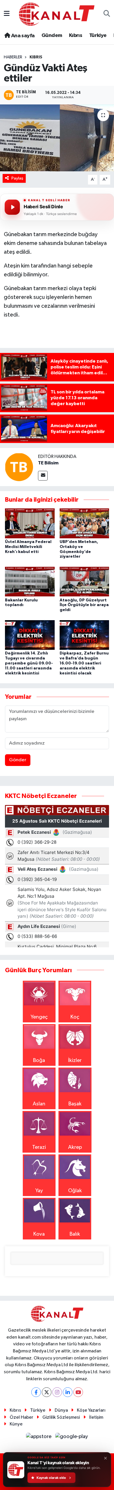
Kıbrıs (75, 35)
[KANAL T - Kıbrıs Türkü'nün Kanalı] (56, 14)
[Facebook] (36, 1392)
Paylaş (17, 178)
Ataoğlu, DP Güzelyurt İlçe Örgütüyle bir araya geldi (84, 605)
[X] (46, 1392)
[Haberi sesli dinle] (12, 207)
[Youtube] (78, 1392)
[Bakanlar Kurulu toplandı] (30, 581)
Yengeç (39, 1017)
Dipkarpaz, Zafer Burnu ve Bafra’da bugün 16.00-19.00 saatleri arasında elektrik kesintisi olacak (84, 663)
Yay (39, 1190)
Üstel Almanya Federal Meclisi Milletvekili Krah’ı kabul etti (28, 547)
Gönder (17, 759)
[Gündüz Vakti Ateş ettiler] (57, 138)
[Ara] (106, 14)
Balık (75, 1234)
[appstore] (39, 1437)
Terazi (39, 1147)
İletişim (96, 1417)
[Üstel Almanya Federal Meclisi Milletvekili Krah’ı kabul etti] (30, 523)
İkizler (75, 1060)
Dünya (61, 1410)
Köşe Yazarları (91, 1410)
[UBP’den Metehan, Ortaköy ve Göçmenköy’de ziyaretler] (84, 523)
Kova (39, 1234)
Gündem (52, 35)
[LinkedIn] (67, 1392)
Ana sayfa (22, 35)
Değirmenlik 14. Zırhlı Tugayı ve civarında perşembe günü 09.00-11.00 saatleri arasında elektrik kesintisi (29, 663)
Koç (74, 1017)
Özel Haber (21, 1417)
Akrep (75, 1147)
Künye (16, 1424)
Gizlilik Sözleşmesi (61, 1417)
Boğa (39, 1060)
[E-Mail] (43, 476)
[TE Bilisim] (19, 466)
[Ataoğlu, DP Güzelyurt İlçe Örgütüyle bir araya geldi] (84, 581)
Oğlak (75, 1190)
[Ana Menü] (7, 14)
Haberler (13, 57)
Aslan (39, 1104)
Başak (75, 1104)
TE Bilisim (48, 463)
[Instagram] (57, 1392)
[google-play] (71, 1437)
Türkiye (98, 35)
